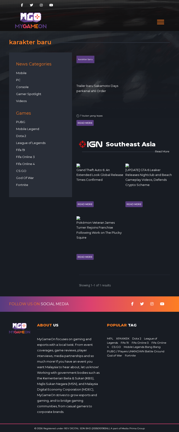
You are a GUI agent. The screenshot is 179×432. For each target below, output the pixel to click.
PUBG (20, 122)
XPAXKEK (122, 338)
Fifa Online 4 (25, 164)
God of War (114, 355)
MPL (110, 338)
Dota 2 (21, 136)
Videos (21, 101)
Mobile (21, 73)
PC (18, 80)
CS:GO (21, 171)
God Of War (25, 178)
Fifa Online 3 (25, 157)
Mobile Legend (27, 129)
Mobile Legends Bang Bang (142, 347)
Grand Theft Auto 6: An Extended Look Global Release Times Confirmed (99, 175)
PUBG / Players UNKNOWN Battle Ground (135, 351)
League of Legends (30, 143)
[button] (160, 21)
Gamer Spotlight (28, 94)
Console (22, 87)
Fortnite (22, 185)
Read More (85, 122)
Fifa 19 (20, 150)
